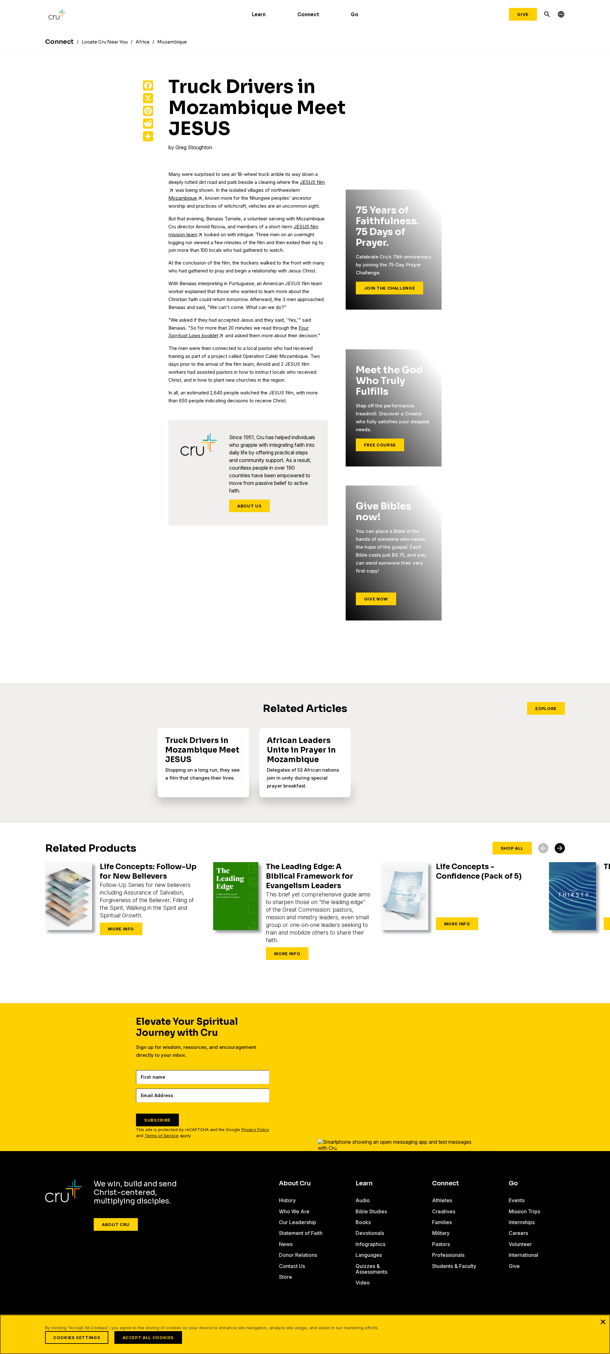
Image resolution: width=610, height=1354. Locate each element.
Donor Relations (298, 1255)
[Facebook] (148, 85)
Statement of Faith (300, 1233)
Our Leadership (297, 1222)
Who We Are (294, 1211)
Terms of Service (162, 1135)
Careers (518, 1233)
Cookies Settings (76, 1337)
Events (517, 1200)
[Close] (603, 1322)
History (287, 1200)
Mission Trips (524, 1211)
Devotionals (370, 1233)
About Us (249, 505)
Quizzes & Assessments (371, 1269)
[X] (148, 98)
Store (285, 1277)
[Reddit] (148, 123)
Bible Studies (371, 1211)
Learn (259, 14)
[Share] (148, 136)
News (286, 1244)
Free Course (380, 444)
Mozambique (182, 198)
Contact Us (292, 1266)
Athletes (442, 1200)
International (523, 1255)
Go (354, 14)
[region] (305, 1334)
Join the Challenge (389, 288)
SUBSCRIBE (157, 1120)
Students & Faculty (454, 1266)
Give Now (376, 598)
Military (441, 1233)
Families (442, 1222)
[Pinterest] (148, 111)
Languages (369, 1255)
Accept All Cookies (148, 1337)
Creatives (443, 1211)
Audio (363, 1200)
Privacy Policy (255, 1129)
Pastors (441, 1244)
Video (363, 1282)
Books (363, 1222)
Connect (308, 14)
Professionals (448, 1255)
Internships (522, 1222)
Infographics (370, 1244)
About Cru (116, 1224)
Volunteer (520, 1244)
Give (523, 14)
